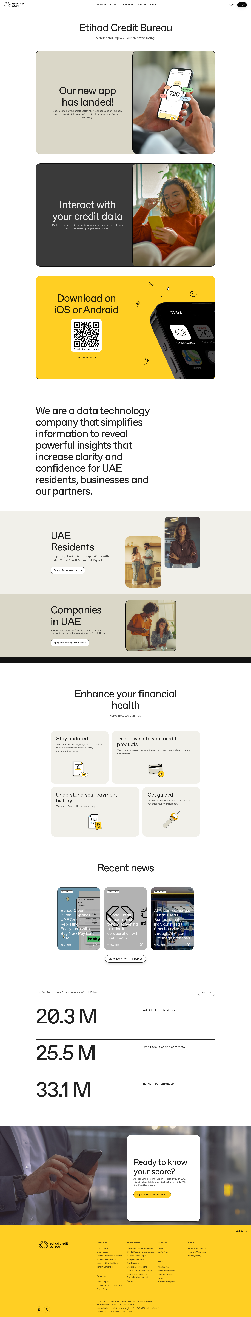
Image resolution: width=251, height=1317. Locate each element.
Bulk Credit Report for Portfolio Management (137, 1276)
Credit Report (103, 1248)
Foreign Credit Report (107, 1259)
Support (142, 4)
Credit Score (102, 1252)
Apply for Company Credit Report (70, 642)
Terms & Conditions (197, 1252)
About (153, 4)
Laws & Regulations (197, 1248)
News (160, 1278)
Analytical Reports (135, 1259)
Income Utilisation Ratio (107, 1263)
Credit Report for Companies (140, 1252)
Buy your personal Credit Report (152, 1194)
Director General (165, 1274)
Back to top (241, 1231)
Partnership (128, 4)
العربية (231, 4)
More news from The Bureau (125, 959)
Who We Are (163, 1267)
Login (242, 4)
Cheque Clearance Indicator (109, 1255)
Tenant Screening (105, 1267)
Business (114, 4)
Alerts (130, 1281)
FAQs (160, 1248)
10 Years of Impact (166, 1281)
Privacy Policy (194, 1255)
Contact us (163, 1252)
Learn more (206, 992)
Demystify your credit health (68, 570)
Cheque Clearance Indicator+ (140, 1270)
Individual (101, 4)
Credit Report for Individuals (140, 1248)
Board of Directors (166, 1270)
